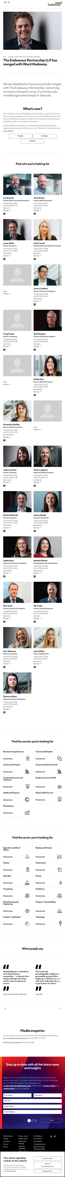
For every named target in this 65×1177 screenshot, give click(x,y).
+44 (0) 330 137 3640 (10, 520)
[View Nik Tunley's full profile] (48, 592)
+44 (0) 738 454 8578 (41, 250)
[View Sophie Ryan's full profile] (17, 547)
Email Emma (38, 480)
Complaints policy (40, 1144)
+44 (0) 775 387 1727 (10, 613)
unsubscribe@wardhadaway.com (17, 1086)
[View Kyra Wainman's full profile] (17, 637)
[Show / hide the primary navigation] (5, 2)
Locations (6, 1141)
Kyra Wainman (9, 651)
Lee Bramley (8, 198)
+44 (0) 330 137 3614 (41, 520)
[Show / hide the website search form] (9, 2)
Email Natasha (38, 570)
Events (5, 1147)
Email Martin (7, 525)
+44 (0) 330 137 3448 (41, 294)
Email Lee (6, 208)
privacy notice (50, 1086)
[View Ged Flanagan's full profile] (48, 320)
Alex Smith (7, 606)
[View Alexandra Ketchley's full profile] (17, 411)
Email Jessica (7, 480)
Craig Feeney (8, 334)
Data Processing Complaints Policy (39, 1148)
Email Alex (6, 615)
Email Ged (37, 343)
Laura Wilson (39, 651)
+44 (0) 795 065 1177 (41, 477)
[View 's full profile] (17, 275)
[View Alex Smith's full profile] (17, 592)
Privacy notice (23, 1136)
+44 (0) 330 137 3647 (10, 339)
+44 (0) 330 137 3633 (10, 475)
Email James (7, 253)
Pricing (5, 1138)
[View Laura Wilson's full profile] (48, 637)
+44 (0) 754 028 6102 (41, 613)
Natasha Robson (40, 561)
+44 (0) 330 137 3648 (10, 656)
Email (5, 291)
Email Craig (6, 343)
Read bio (6, 210)
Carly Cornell (39, 243)
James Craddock (41, 289)
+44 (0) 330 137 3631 (10, 248)
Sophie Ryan (8, 561)
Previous (5, 1009)
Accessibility (38, 1141)
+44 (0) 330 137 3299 (10, 611)
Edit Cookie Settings (22, 1142)
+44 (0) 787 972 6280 (41, 522)
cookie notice (9, 1088)
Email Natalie (38, 389)
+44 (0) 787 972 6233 (10, 704)
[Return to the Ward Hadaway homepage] (55, 3)
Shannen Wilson (10, 697)
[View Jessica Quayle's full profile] (48, 501)
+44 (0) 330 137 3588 (41, 248)
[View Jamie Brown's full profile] (48, 184)
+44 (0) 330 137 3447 (10, 566)
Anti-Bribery (38, 1136)
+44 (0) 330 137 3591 (41, 203)
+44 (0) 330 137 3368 (41, 566)
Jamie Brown (39, 198)
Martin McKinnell (10, 515)
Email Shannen (8, 706)
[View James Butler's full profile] (17, 229)
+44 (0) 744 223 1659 (41, 568)
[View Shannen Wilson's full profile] (17, 683)
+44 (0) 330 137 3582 (41, 475)
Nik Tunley (38, 606)
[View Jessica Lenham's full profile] (17, 456)
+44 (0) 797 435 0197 (41, 658)
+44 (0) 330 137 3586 (10, 430)
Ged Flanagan (40, 334)
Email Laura (37, 661)
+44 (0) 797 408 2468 (41, 205)
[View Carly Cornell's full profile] (48, 229)
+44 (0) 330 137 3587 (41, 384)
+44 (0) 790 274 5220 (41, 386)
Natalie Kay (39, 379)
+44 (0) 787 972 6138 (10, 341)
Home (4, 57)
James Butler (8, 243)
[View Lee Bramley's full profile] (17, 184)
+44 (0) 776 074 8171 (10, 658)
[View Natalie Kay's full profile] (48, 365)
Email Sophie (7, 570)
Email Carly (37, 253)
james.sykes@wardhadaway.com (15, 1038)
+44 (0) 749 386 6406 (41, 341)
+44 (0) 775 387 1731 (10, 432)
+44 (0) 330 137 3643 (41, 611)
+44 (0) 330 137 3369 (41, 656)
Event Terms (38, 1138)
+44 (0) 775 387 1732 (10, 205)
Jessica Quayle (40, 515)
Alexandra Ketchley (11, 425)
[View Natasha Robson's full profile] (48, 547)
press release (8, 131)
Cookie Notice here (10, 1171)
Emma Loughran (41, 470)
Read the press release (11, 1042)
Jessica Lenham (10, 470)
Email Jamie (37, 208)
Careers (6, 1144)
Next (60, 1009)
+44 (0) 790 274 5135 (41, 296)
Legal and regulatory (21, 1147)
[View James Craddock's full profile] (48, 275)
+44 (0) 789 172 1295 (10, 522)
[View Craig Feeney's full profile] (17, 320)
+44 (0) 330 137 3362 (10, 203)
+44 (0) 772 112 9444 (10, 250)
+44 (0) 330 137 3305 (41, 339)
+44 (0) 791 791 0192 (10, 568)
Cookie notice (23, 1138)
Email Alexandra (8, 434)
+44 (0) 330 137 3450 (10, 702)
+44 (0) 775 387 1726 (10, 477)
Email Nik (37, 615)
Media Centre (8, 1136)
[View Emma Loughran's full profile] (48, 456)
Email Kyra (6, 661)
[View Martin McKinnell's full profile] (17, 501)
